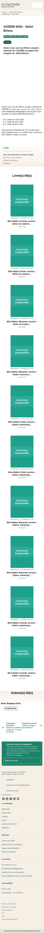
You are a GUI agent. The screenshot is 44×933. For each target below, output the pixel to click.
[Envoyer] (38, 760)
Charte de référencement (9, 919)
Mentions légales (7, 910)
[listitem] (3, 799)
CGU (3, 913)
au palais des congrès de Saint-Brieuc (25, 109)
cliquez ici (19, 755)
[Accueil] (11, 5)
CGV (3, 916)
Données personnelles (9, 904)
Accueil (4, 12)
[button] (10, 704)
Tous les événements (15, 12)
